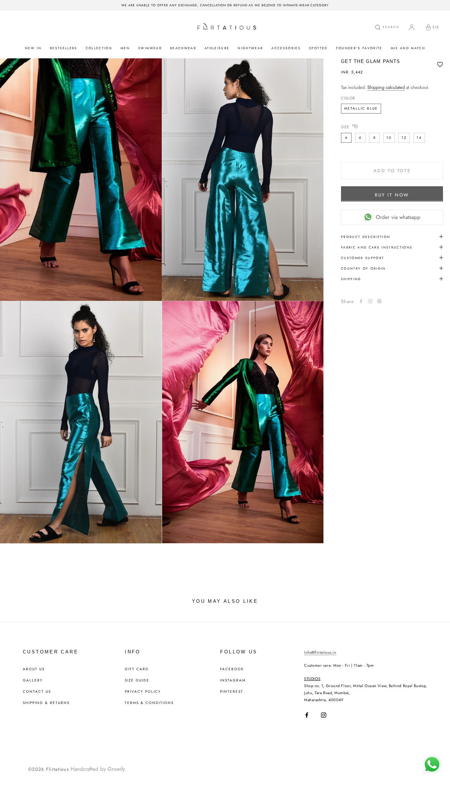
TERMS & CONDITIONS (149, 703)
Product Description (365, 236)
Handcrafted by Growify (98, 769)
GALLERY (33, 680)
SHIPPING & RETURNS (46, 703)
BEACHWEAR (183, 48)
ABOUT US (34, 669)
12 (404, 137)
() (436, 27)
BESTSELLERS (63, 48)
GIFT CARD (137, 669)
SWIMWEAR (150, 48)
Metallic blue (361, 108)
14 (419, 137)
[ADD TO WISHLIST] (440, 65)
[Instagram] (323, 715)
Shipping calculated (386, 87)
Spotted (318, 48)
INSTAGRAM (233, 680)
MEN (125, 48)
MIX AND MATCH (408, 48)
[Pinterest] (379, 301)
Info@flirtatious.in (320, 652)
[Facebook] (361, 301)
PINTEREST (231, 691)
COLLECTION (99, 48)
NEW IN (33, 48)
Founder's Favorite (359, 48)
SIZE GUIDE (137, 680)
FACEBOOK (232, 669)
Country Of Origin (363, 268)
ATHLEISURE (217, 48)
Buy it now (392, 194)
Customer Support (362, 257)
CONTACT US (37, 691)
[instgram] (370, 301)
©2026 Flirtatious (48, 769)
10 (389, 137)
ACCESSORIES (286, 48)
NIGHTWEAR (250, 48)
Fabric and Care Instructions (377, 247)
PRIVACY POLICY (143, 691)
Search (390, 27)
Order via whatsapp (398, 217)
